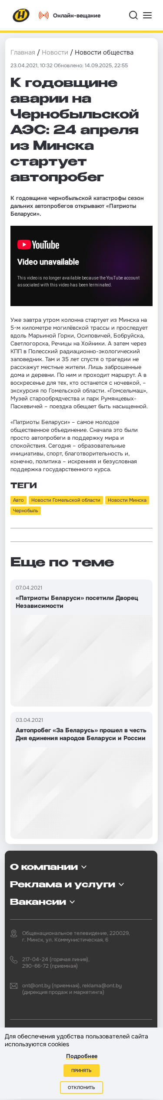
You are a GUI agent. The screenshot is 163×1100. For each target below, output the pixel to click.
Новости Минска (127, 500)
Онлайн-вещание (76, 15)
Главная (22, 52)
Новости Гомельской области (65, 500)
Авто (18, 500)
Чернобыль (25, 510)
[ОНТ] (21, 15)
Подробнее (81, 1056)
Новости (55, 52)
